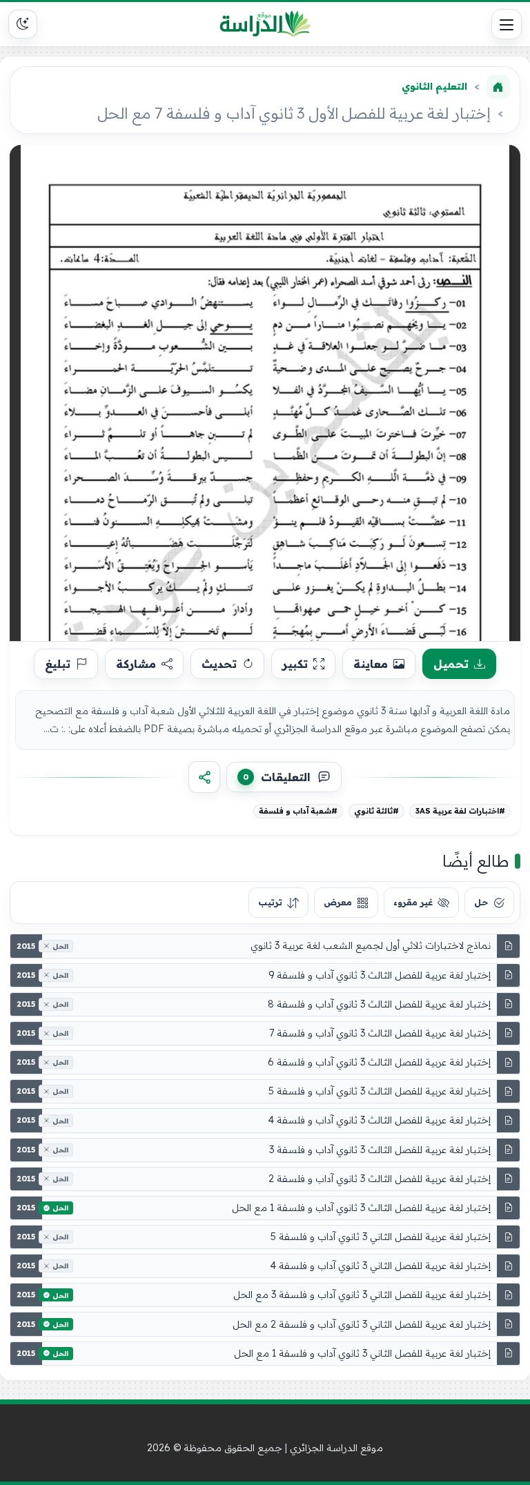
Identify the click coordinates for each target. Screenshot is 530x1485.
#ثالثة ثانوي (376, 811)
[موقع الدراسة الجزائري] (265, 24)
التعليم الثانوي (434, 86)
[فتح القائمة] (506, 24)
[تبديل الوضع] (22, 24)
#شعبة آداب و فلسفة (298, 811)
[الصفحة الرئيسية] (498, 87)
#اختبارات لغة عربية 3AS (460, 811)
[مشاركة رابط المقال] (204, 777)
